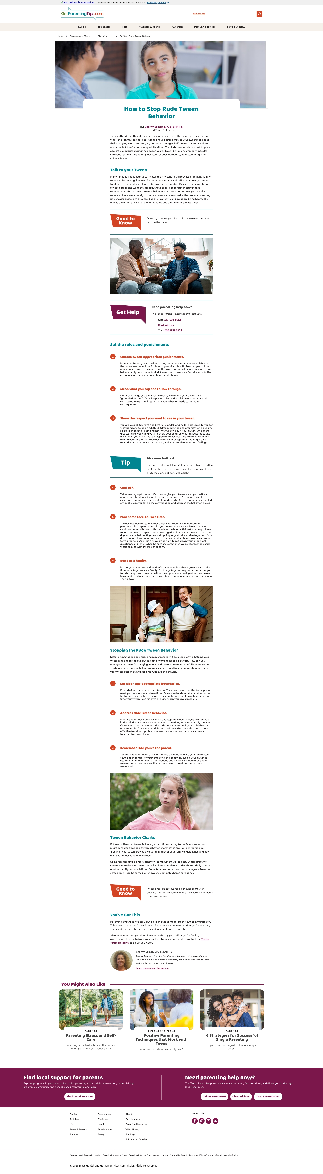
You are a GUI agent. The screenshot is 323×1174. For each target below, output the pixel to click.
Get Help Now (132, 1119)
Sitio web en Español (136, 1139)
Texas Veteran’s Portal (211, 1155)
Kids (72, 1124)
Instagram (202, 1121)
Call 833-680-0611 (214, 1096)
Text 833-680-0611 (268, 1096)
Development (105, 1114)
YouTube (208, 1121)
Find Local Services (79, 1096)
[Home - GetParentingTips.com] (84, 19)
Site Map (130, 1134)
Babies (73, 1114)
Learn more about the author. (152, 968)
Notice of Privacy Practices (125, 1155)
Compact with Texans (80, 1155)
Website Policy (231, 1155)
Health (101, 1124)
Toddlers (74, 1119)
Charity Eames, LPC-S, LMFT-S (164, 126)
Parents (74, 1134)
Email (215, 1121)
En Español (199, 13)
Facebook (195, 1121)
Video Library (132, 1129)
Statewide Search (178, 1155)
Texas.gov (194, 1155)
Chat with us (241, 1096)
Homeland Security (101, 1155)
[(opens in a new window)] (79, 2)
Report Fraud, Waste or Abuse (153, 1155)
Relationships (105, 1129)
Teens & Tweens (78, 1129)
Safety (101, 1134)
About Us (130, 1114)
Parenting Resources (136, 1124)
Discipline (103, 1119)
